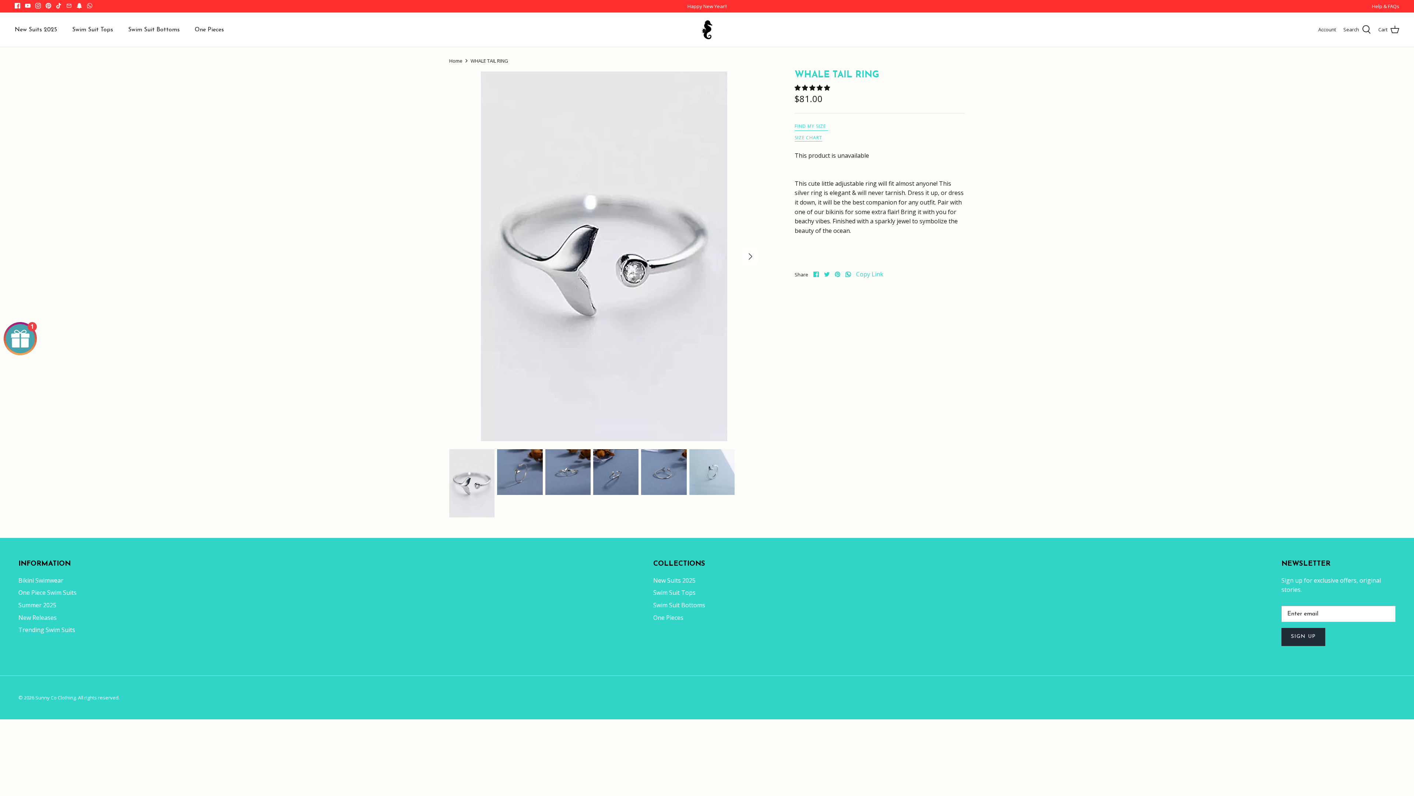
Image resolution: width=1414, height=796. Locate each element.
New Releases (37, 618)
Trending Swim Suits (46, 630)
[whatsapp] (848, 274)
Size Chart (808, 138)
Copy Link (869, 274)
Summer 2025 (37, 605)
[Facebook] (17, 5)
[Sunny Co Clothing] (707, 29)
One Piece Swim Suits (47, 593)
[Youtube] (28, 5)
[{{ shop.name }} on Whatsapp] (89, 5)
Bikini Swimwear (40, 580)
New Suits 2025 (36, 30)
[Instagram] (38, 5)
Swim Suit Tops (92, 30)
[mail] (69, 5)
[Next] (750, 256)
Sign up (1303, 636)
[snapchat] (79, 5)
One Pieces (209, 30)
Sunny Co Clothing (55, 697)
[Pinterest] (48, 5)
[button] (813, 88)
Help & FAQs (1385, 6)
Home (455, 60)
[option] (604, 256)
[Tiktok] (58, 5)
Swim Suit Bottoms (154, 30)
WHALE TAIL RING (489, 60)
